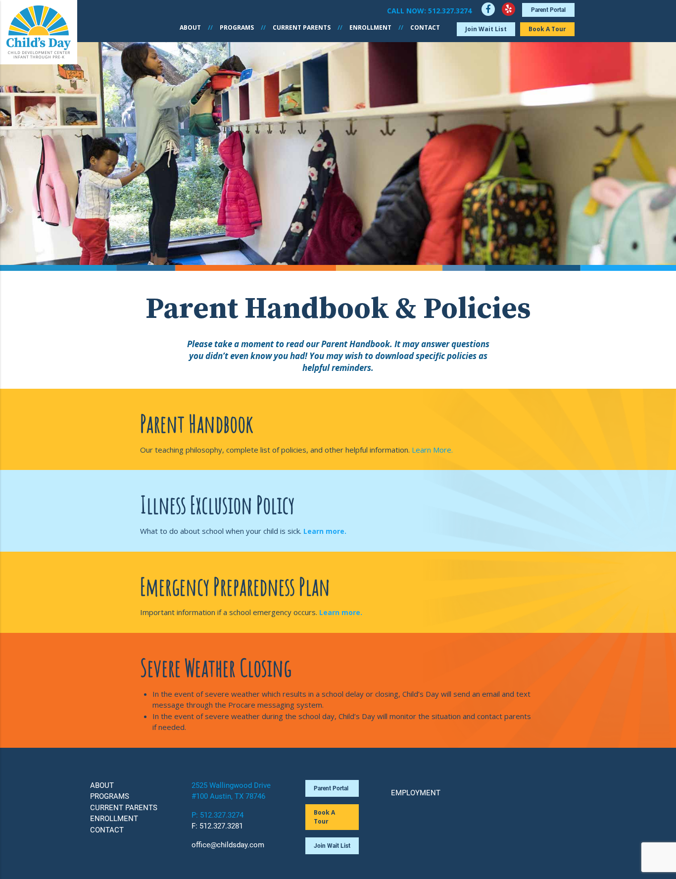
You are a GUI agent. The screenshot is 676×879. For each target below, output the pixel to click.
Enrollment (370, 27)
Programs (237, 27)
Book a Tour (547, 29)
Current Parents (302, 27)
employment (415, 792)
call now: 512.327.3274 (429, 10)
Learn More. (432, 450)
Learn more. (324, 531)
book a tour (324, 817)
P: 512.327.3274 (217, 815)
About (190, 27)
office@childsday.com (228, 844)
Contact (425, 27)
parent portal (548, 9)
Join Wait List (486, 29)
